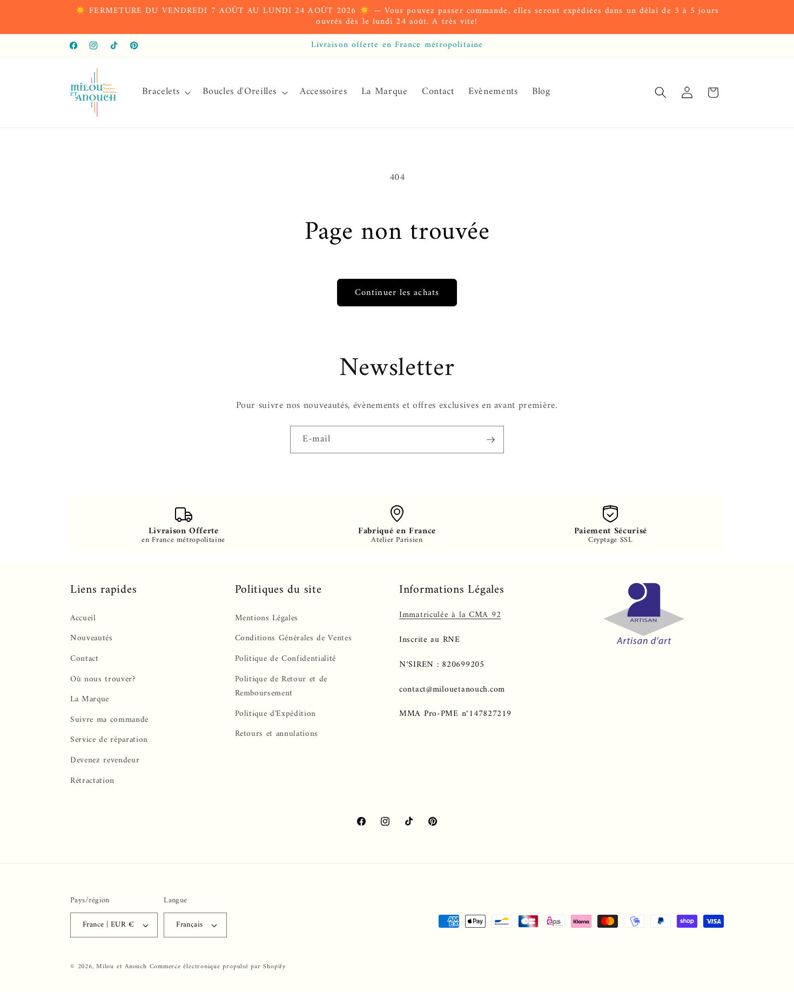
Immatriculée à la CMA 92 (450, 614)
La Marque (89, 699)
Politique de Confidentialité (285, 659)
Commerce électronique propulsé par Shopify (218, 967)
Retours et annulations (277, 734)
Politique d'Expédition (276, 714)
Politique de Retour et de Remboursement (281, 686)
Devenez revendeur (104, 760)
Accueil (83, 619)
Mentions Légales (267, 619)
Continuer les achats (397, 292)
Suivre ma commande (109, 720)
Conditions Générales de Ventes (293, 639)
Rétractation (92, 781)
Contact (84, 659)
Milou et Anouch (121, 967)
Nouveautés (91, 639)
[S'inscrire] (490, 440)
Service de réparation (109, 740)
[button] (165, 92)
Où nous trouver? (103, 679)
